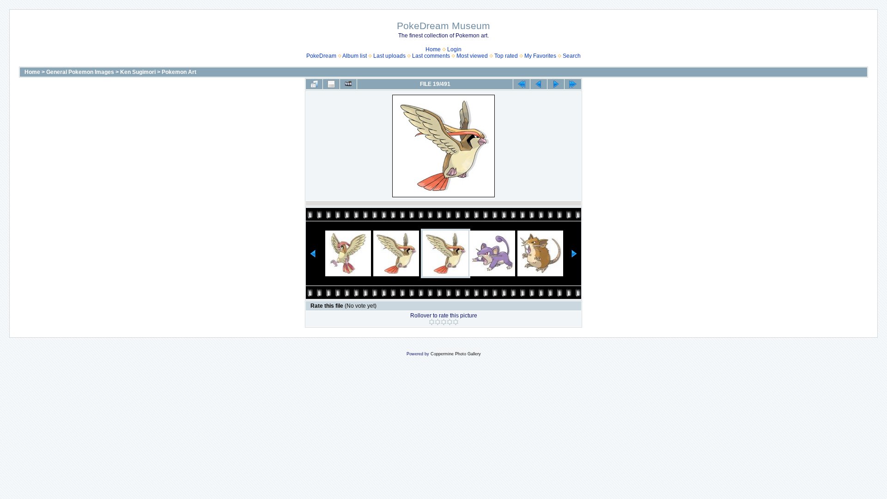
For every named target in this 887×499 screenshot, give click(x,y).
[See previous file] (538, 84)
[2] (438, 322)
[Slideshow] (348, 84)
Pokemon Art (179, 72)
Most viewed (472, 56)
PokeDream (321, 56)
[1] (432, 322)
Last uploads (389, 56)
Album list (354, 56)
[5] (456, 322)
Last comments (431, 56)
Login (454, 49)
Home (433, 49)
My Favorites (540, 56)
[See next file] (555, 84)
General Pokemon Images (80, 72)
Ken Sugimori (138, 72)
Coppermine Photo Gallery (456, 354)
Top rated (506, 56)
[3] (444, 322)
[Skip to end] (573, 84)
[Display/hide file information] (331, 84)
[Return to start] (521, 84)
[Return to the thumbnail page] (314, 84)
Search (572, 56)
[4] (450, 322)
